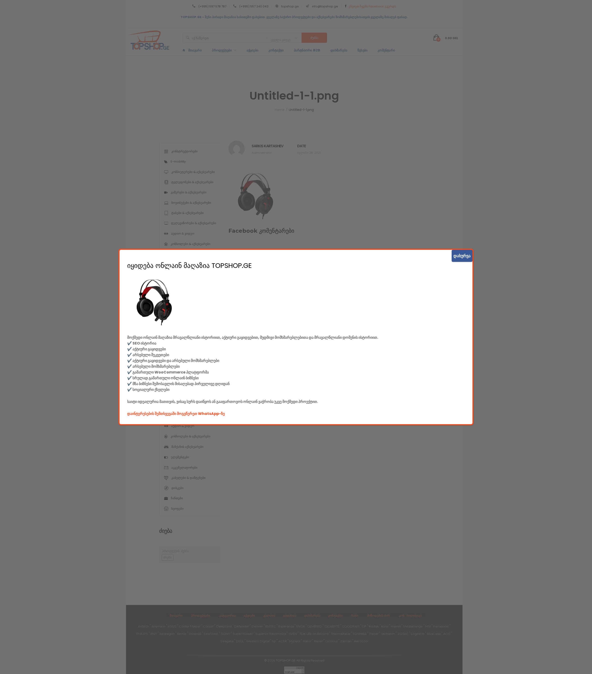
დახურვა (462, 256)
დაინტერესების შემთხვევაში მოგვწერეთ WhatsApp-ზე (176, 413)
